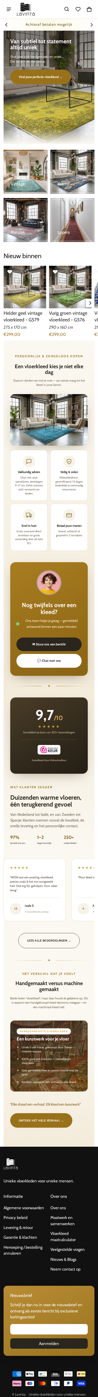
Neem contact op (65, 1269)
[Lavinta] (26, 9)
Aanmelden (49, 1343)
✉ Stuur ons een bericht (49, 644)
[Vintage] (26, 172)
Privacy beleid (15, 1217)
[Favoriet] (10, 272)
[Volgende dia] (91, 25)
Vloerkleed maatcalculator (63, 1236)
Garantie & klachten (20, 1237)
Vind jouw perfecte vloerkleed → (40, 77)
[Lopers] (72, 220)
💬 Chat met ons (49, 660)
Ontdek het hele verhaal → (41, 1120)
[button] (67, 9)
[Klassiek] (26, 220)
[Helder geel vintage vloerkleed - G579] (25, 287)
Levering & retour (18, 1227)
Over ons (58, 1207)
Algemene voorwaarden (24, 1207)
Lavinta (20, 1394)
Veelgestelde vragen (67, 1249)
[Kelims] (72, 172)
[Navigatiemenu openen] (9, 9)
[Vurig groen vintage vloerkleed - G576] (70, 287)
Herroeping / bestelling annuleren (23, 1250)
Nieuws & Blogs (63, 1259)
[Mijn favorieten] (78, 9)
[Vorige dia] (6, 25)
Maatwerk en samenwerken (62, 1220)
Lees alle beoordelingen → (49, 940)
